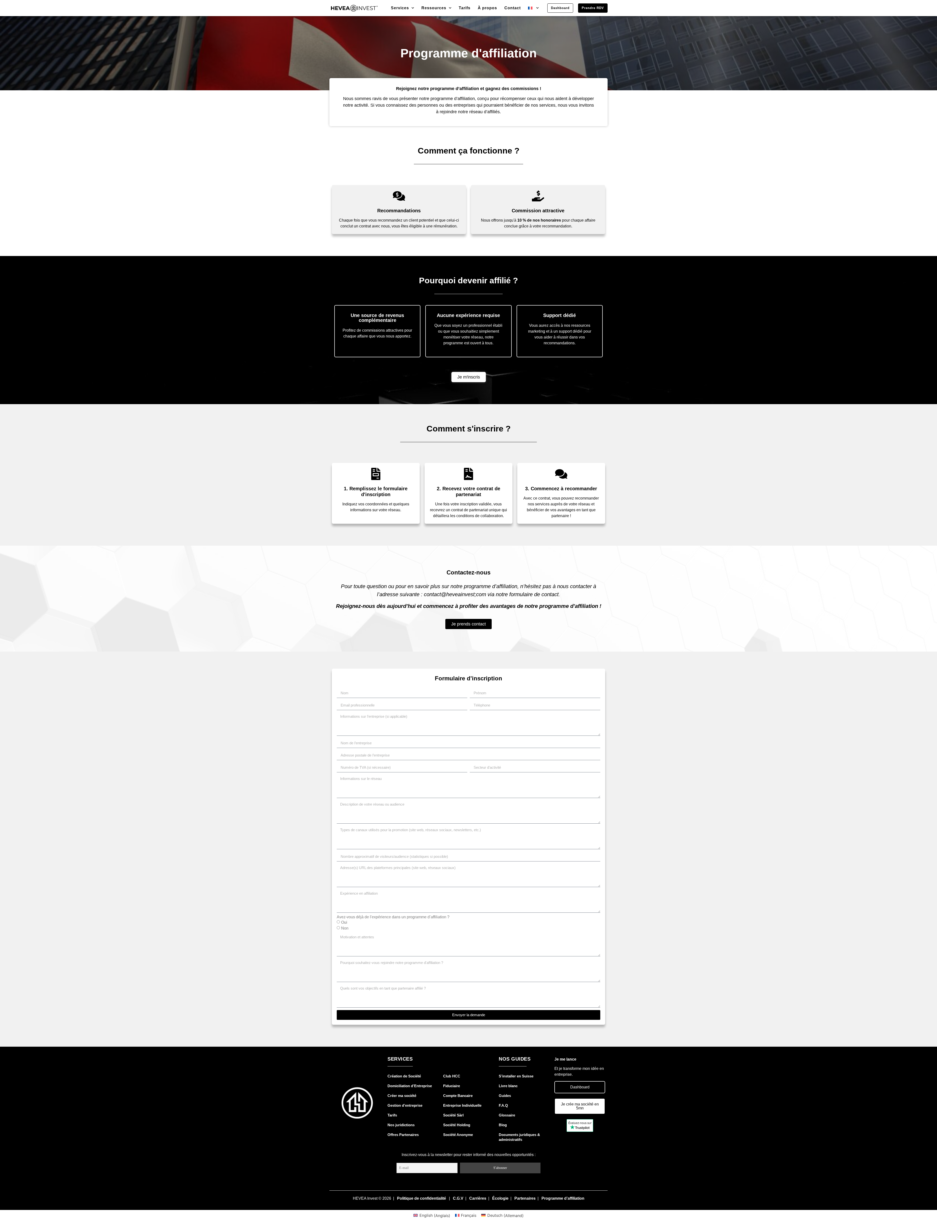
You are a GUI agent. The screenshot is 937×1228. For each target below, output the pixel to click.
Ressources (433, 8)
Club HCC (451, 1076)
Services (400, 8)
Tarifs (464, 8)
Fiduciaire (451, 1086)
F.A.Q (503, 1105)
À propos (487, 8)
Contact (512, 8)
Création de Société (404, 1076)
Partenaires (525, 1198)
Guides (505, 1096)
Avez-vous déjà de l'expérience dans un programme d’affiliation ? (393, 917)
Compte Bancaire (458, 1096)
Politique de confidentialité (421, 1198)
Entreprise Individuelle (462, 1105)
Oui (344, 922)
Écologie (500, 1198)
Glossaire (507, 1115)
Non (344, 928)
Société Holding (456, 1125)
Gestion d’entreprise (404, 1105)
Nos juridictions (401, 1125)
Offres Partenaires (403, 1135)
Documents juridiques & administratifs (519, 1137)
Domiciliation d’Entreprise (409, 1086)
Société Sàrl (453, 1115)
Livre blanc (508, 1086)
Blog (503, 1125)
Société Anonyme (458, 1135)
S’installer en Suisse (516, 1076)
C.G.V (458, 1198)
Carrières (477, 1198)
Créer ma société (401, 1096)
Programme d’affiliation (562, 1198)
